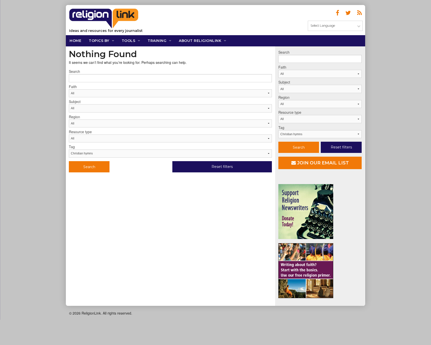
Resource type (80, 131)
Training (157, 40)
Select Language (323, 25)
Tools (128, 40)
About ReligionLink (200, 40)
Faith (73, 86)
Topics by (99, 40)
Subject (75, 101)
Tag (72, 146)
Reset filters (222, 166)
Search (74, 71)
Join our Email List (322, 163)
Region (74, 116)
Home (75, 40)
